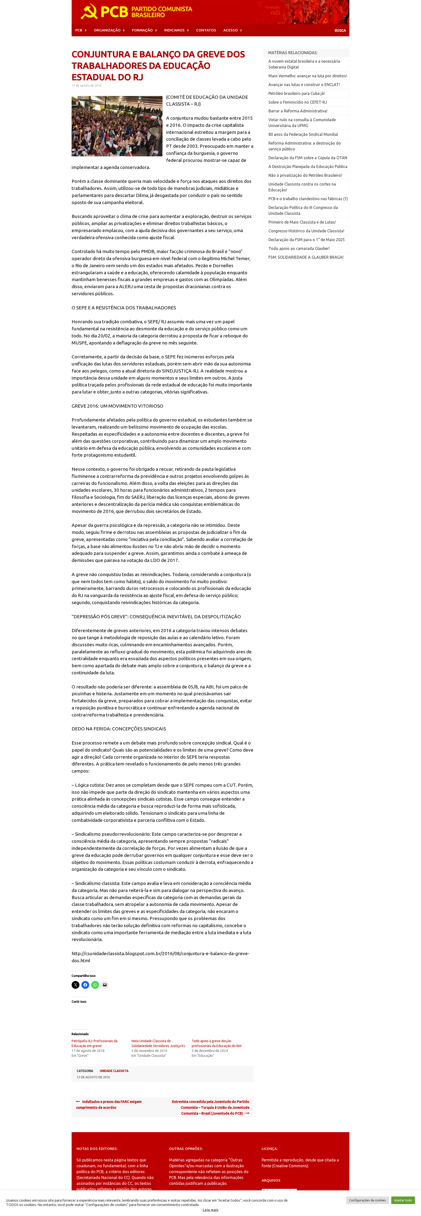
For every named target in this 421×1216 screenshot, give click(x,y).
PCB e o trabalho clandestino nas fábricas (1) (308, 198)
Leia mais (210, 1210)
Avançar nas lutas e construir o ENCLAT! (304, 84)
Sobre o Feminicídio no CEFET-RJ (297, 102)
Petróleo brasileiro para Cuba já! (296, 93)
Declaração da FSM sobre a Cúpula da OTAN (307, 158)
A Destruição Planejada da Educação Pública (307, 166)
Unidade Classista (114, 1070)
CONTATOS (206, 30)
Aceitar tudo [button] (403, 1200)
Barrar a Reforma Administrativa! (297, 111)
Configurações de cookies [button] (367, 1200)
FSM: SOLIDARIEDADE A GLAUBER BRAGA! (306, 257)
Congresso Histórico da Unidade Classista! (306, 231)
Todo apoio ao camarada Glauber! (299, 248)
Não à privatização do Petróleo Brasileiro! (305, 175)
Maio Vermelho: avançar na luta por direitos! (307, 76)
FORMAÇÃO (142, 30)
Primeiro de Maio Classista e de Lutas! (302, 222)
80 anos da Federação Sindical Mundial (303, 134)
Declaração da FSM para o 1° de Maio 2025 (306, 239)
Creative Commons (290, 1166)
